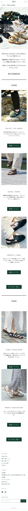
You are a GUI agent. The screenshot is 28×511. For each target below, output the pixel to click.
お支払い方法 (4, 456)
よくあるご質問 (5, 463)
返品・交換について (6, 461)
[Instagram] (5, 492)
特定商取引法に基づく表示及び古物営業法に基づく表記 (13, 475)
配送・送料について (6, 458)
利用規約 (3, 477)
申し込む (23, 500)
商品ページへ (14, 145)
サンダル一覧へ (14, 287)
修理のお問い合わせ (6, 484)
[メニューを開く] (1, 1)
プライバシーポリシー (6, 479)
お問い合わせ (4, 481)
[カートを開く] (26, 1)
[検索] (24, 1)
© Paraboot (14, 507)
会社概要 (3, 472)
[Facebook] (2, 492)
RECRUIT (4, 465)
